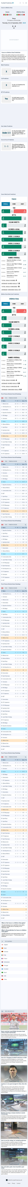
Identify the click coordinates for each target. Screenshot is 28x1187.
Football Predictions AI (17, 1180)
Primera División (13, 398)
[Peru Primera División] (25, 398)
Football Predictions (7, 3)
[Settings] (23, 3)
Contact (18, 1183)
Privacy (13, 1183)
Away (22, 204)
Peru (6, 398)
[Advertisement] (14, 39)
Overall (5, 204)
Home (14, 204)
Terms (9, 1183)
